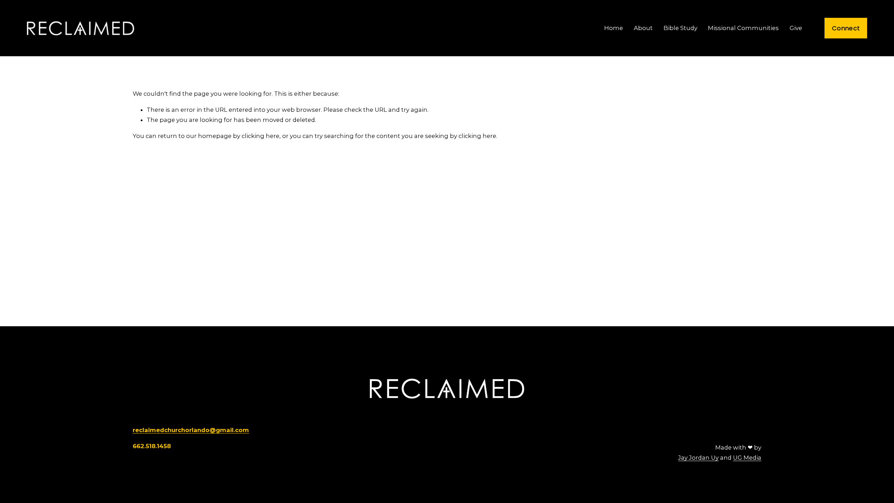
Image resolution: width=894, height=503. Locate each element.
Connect (846, 28)
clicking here (260, 135)
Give (796, 27)
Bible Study (680, 27)
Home (613, 27)
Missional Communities (743, 27)
